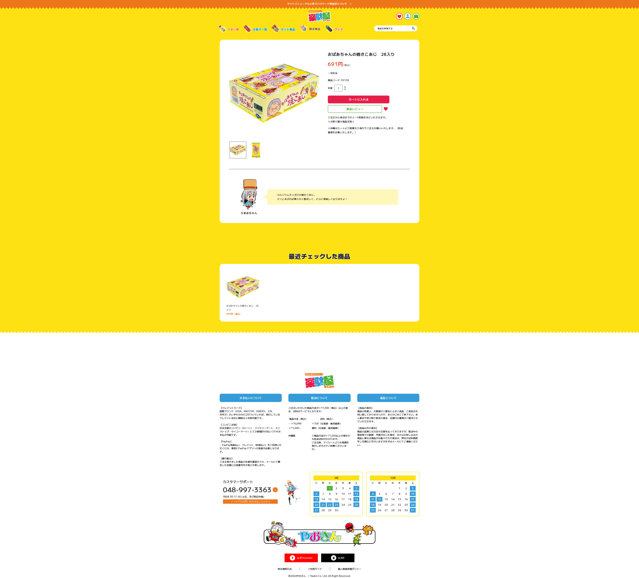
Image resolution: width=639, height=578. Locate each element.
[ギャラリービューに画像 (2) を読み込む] (256, 150)
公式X (341, 557)
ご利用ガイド (315, 569)
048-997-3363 (247, 489)
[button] (416, 16)
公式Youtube (305, 557)
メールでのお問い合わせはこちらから (250, 501)
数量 (330, 88)
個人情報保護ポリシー (349, 569)
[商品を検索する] (413, 28)
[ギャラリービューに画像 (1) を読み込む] (238, 150)
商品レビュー (354, 109)
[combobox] (395, 28)
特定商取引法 (285, 569)
